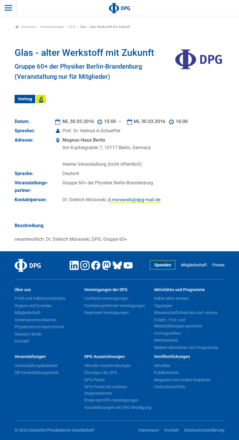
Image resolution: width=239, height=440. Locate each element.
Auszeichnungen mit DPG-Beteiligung (117, 407)
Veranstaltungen (52, 27)
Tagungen (163, 305)
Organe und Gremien (33, 305)
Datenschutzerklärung (204, 430)
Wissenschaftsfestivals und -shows (185, 312)
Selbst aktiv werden (171, 298)
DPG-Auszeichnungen (104, 356)
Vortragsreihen (167, 333)
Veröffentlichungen (172, 356)
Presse (218, 265)
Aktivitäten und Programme (179, 289)
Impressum (148, 430)
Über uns (23, 289)
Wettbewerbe (166, 340)
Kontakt (22, 341)
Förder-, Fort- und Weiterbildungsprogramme (178, 323)
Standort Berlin (28, 334)
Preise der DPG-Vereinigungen (111, 400)
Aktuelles (162, 365)
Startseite (28, 27)
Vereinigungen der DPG (106, 289)
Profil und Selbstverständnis (40, 298)
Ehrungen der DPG (100, 372)
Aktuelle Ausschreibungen (107, 365)
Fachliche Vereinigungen (106, 298)
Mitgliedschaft (194, 265)
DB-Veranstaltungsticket (37, 372)
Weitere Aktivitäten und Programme (186, 347)
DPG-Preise (94, 379)
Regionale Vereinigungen (106, 312)
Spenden (162, 265)
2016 (71, 27)
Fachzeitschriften (169, 386)
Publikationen (166, 372)
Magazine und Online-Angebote (182, 379)
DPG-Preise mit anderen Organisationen (105, 390)
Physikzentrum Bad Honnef (39, 327)
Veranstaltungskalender (36, 365)
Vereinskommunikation (35, 320)
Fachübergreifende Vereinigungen (114, 305)
